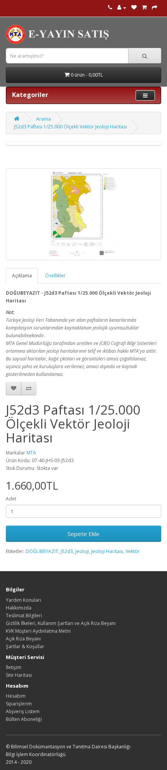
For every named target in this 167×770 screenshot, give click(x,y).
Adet (11, 498)
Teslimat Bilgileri (24, 615)
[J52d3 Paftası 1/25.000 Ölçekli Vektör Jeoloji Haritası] (83, 214)
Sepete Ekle (83, 534)
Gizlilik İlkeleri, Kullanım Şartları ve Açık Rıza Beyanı (61, 623)
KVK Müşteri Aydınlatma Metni (38, 631)
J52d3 (67, 551)
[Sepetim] (144, 7)
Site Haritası (19, 675)
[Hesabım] (121, 7)
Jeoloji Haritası (107, 551)
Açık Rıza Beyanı (23, 638)
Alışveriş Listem (23, 711)
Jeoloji (82, 551)
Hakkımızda (18, 607)
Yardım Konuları (23, 600)
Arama (43, 119)
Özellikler (55, 275)
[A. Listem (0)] (134, 7)
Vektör (132, 551)
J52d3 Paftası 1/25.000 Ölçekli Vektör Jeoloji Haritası (70, 126)
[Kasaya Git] (154, 7)
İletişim (13, 667)
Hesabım (16, 696)
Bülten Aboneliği (24, 719)
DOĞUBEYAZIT (42, 551)
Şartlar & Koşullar (25, 646)
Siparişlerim (19, 703)
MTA (31, 452)
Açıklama (22, 275)
